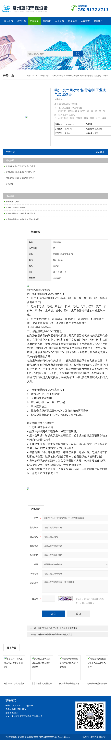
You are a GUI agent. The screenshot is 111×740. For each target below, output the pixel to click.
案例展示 (72, 21)
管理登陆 (102, 737)
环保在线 (94, 737)
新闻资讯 (47, 21)
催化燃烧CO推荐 (12, 202)
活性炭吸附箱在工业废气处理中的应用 (20, 166)
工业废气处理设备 (57, 76)
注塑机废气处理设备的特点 (16, 207)
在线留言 (85, 21)
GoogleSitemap (64, 737)
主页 (37, 76)
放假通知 (9, 184)
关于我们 (21, 21)
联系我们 (98, 21)
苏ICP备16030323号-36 (48, 737)
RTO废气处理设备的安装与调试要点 (20, 178)
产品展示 (34, 21)
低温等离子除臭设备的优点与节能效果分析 (22, 219)
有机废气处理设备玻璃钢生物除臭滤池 (55, 634)
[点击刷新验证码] (65, 598)
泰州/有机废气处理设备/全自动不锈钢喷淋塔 (58, 628)
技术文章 (59, 21)
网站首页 (8, 21)
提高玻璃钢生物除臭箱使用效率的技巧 (20, 172)
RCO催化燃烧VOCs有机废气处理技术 (20, 213)
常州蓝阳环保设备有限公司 (15, 737)
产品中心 (44, 76)
